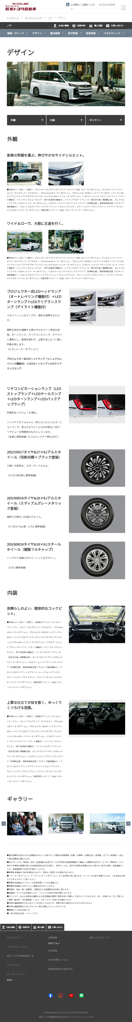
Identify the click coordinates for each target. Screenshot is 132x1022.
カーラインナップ (16, 974)
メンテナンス (13, 964)
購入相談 (98, 25)
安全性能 (91, 33)
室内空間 (55, 33)
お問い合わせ (117, 25)
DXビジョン (54, 943)
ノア (9, 25)
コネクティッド (112, 33)
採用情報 (52, 950)
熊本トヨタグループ (99, 937)
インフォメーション (17, 946)
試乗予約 (81, 25)
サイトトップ (13, 937)
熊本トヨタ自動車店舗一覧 (20, 955)
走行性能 (73, 33)
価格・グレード (15, 33)
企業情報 (52, 937)
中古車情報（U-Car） (59, 959)
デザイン (37, 33)
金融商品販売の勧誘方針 (60, 968)
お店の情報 (63, 25)
